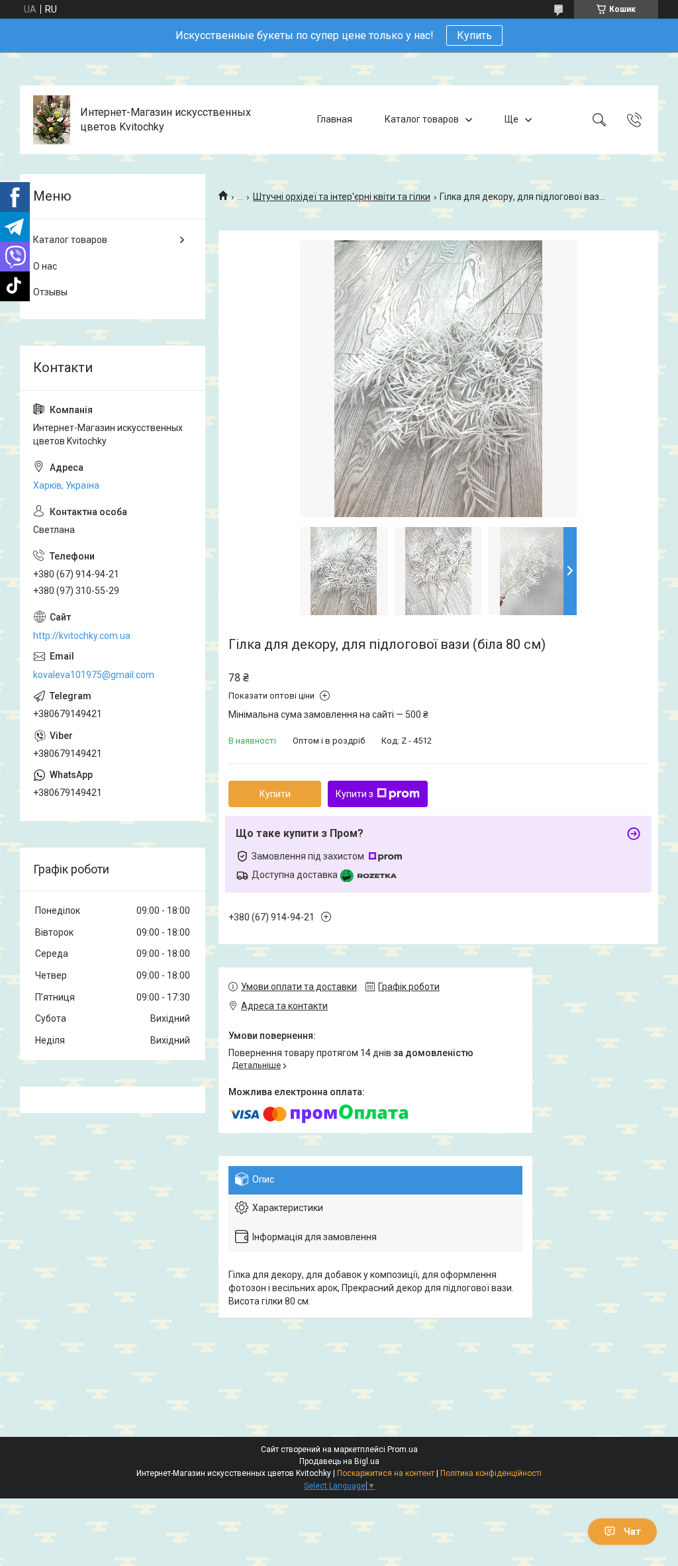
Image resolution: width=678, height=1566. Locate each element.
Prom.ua (402, 1449)
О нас (45, 266)
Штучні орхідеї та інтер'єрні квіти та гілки (341, 196)
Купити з (354, 794)
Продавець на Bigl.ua (339, 1461)
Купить (474, 35)
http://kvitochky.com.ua (81, 635)
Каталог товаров (422, 119)
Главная (334, 119)
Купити (275, 794)
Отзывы (50, 292)
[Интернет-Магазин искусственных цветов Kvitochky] (51, 119)
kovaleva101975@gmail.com (93, 674)
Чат (632, 1531)
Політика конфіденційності (491, 1473)
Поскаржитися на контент (385, 1473)
